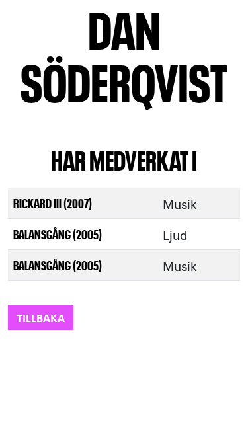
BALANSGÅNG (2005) (57, 233)
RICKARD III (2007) (52, 202)
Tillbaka (41, 317)
